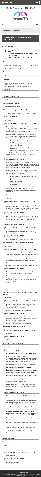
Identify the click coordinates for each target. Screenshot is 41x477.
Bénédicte (26, 86)
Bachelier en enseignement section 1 (14, 75)
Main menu (6, 25)
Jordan (8, 84)
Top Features (6, 2)
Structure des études (11, 31)
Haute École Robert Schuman (25, 472)
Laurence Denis (11, 474)
